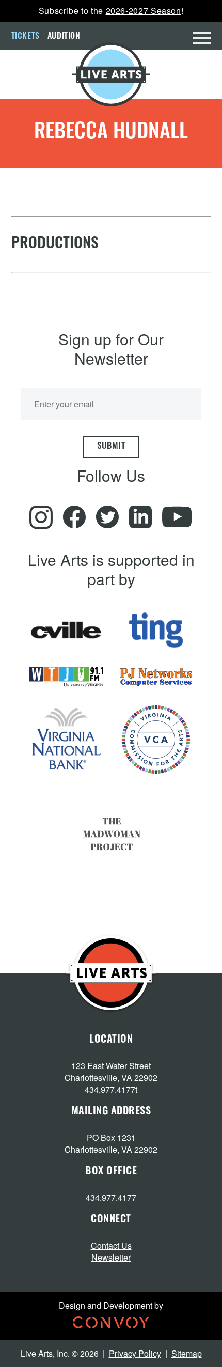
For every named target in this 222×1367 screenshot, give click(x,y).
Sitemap (186, 1353)
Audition (64, 37)
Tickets (25, 37)
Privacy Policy (135, 1353)
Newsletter (111, 1257)
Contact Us (111, 1245)
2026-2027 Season (143, 11)
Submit (111, 446)
